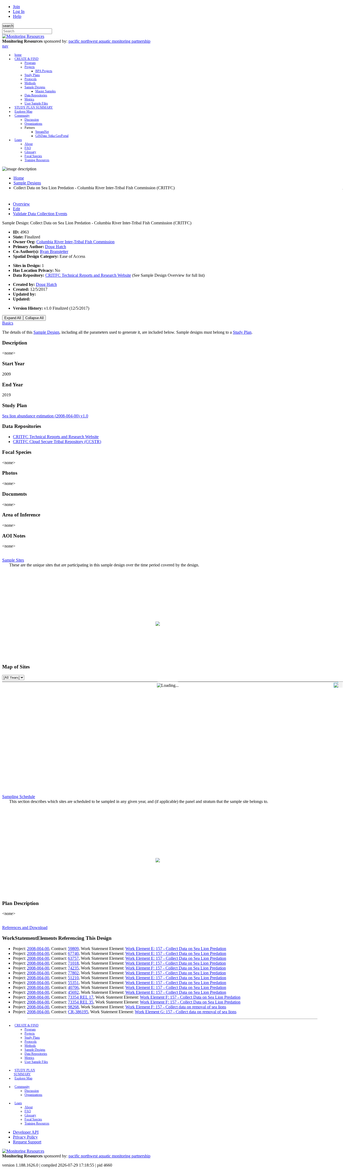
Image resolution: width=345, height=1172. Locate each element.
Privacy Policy (25, 1137)
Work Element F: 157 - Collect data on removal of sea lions (175, 1007)
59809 (73, 948)
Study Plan (242, 332)
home (18, 55)
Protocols (31, 79)
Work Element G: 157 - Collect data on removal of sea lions (185, 1011)
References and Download (24, 927)
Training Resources (37, 160)
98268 (73, 1007)
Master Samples (45, 91)
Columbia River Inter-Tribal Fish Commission (75, 241)
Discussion (32, 119)
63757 (73, 958)
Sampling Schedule (18, 796)
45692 (73, 992)
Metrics (29, 99)
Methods (30, 83)
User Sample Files (36, 103)
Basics (7, 323)
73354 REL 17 (80, 997)
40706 (73, 987)
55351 (73, 982)
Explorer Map (23, 111)
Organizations (33, 124)
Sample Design (46, 332)
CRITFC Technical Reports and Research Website (88, 275)
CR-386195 (78, 1011)
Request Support (27, 1142)
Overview (21, 204)
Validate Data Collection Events (40, 213)
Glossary (30, 152)
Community (22, 115)
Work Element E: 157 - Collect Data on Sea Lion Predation (175, 948)
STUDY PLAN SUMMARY (34, 107)
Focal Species (33, 156)
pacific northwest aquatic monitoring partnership (109, 41)
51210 (73, 977)
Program (30, 63)
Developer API (26, 1132)
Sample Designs (35, 87)
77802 (73, 973)
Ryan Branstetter (54, 251)
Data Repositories (36, 95)
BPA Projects (43, 71)
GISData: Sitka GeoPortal (51, 136)
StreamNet (42, 132)
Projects (30, 67)
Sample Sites (13, 560)
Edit (16, 209)
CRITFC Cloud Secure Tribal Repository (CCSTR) (57, 441)
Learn (18, 140)
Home (18, 178)
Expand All (12, 318)
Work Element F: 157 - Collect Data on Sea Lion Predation (175, 963)
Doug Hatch (55, 246)
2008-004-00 (38, 948)
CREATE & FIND (27, 59)
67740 (73, 953)
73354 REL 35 (80, 1002)
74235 (73, 968)
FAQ (28, 148)
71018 (73, 963)
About (29, 144)
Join (16, 6)
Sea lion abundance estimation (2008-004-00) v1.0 (45, 416)
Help (17, 16)
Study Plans (32, 75)
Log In (19, 11)
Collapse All (34, 318)
